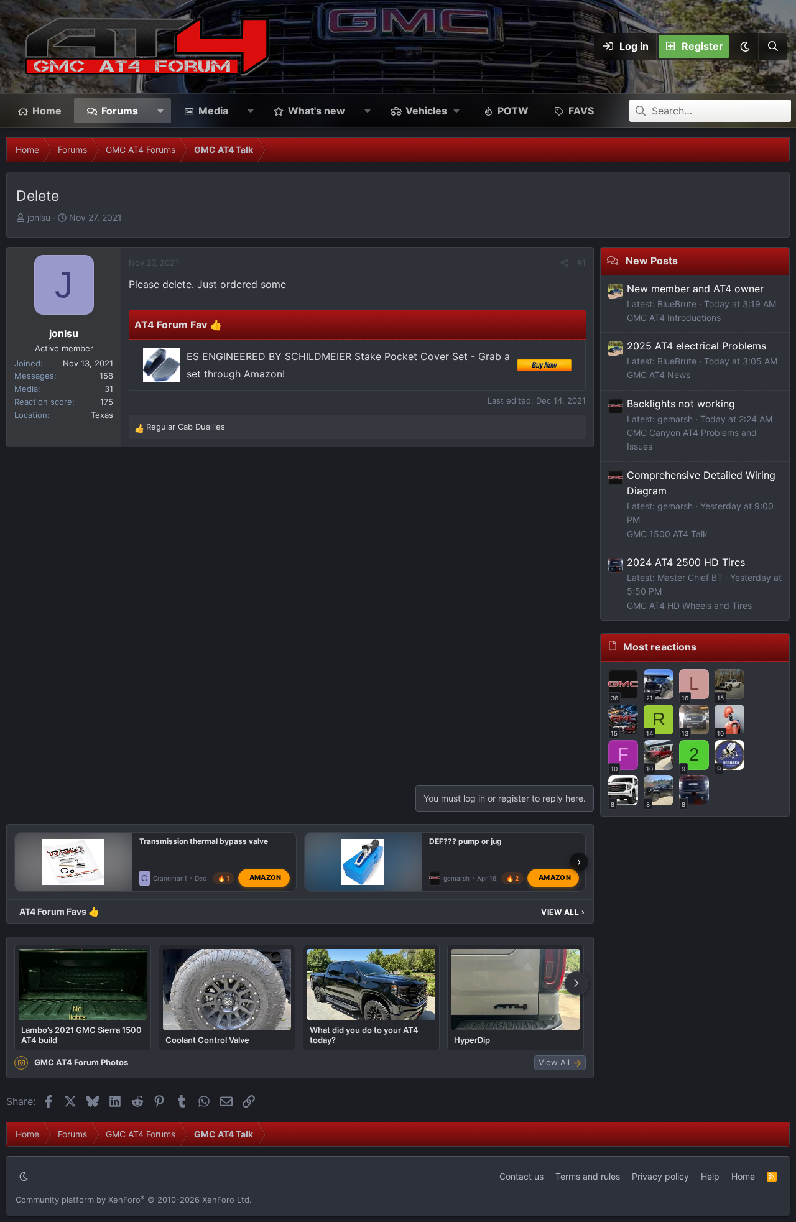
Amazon (265, 878)
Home (47, 110)
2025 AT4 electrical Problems (696, 346)
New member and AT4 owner (695, 288)
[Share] (564, 262)
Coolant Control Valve (207, 1040)
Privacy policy (660, 1176)
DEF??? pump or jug (465, 841)
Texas (102, 415)
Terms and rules (587, 1176)
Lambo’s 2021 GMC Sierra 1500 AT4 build (81, 1035)
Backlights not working (681, 403)
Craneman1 (170, 878)
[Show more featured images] (576, 983)
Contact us (521, 1176)
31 (108, 389)
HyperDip (472, 1040)
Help (710, 1176)
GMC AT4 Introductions (674, 317)
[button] (744, 46)
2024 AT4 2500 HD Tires (686, 562)
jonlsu (38, 217)
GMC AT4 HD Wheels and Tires (689, 605)
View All (563, 912)
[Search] (772, 46)
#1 (581, 262)
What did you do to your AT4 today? (364, 1035)
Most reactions (659, 647)
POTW (513, 110)
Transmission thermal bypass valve (203, 841)
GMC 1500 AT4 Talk (667, 534)
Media (213, 110)
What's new (316, 110)
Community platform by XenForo (134, 1200)
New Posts (652, 260)
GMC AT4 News (658, 374)
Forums (119, 110)
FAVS (581, 110)
